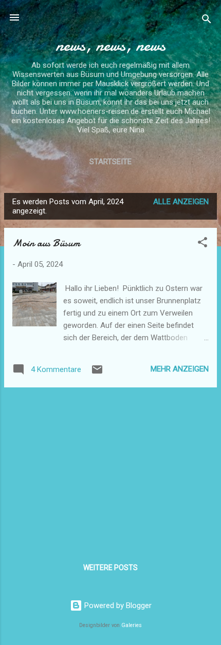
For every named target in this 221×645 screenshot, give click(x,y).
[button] (202, 244)
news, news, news (110, 45)
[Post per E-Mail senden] (97, 373)
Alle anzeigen (181, 201)
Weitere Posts (110, 567)
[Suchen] (206, 20)
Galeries (131, 625)
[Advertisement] (110, 467)
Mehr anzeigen (180, 369)
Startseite (110, 161)
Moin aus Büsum (46, 243)
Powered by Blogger (117, 605)
